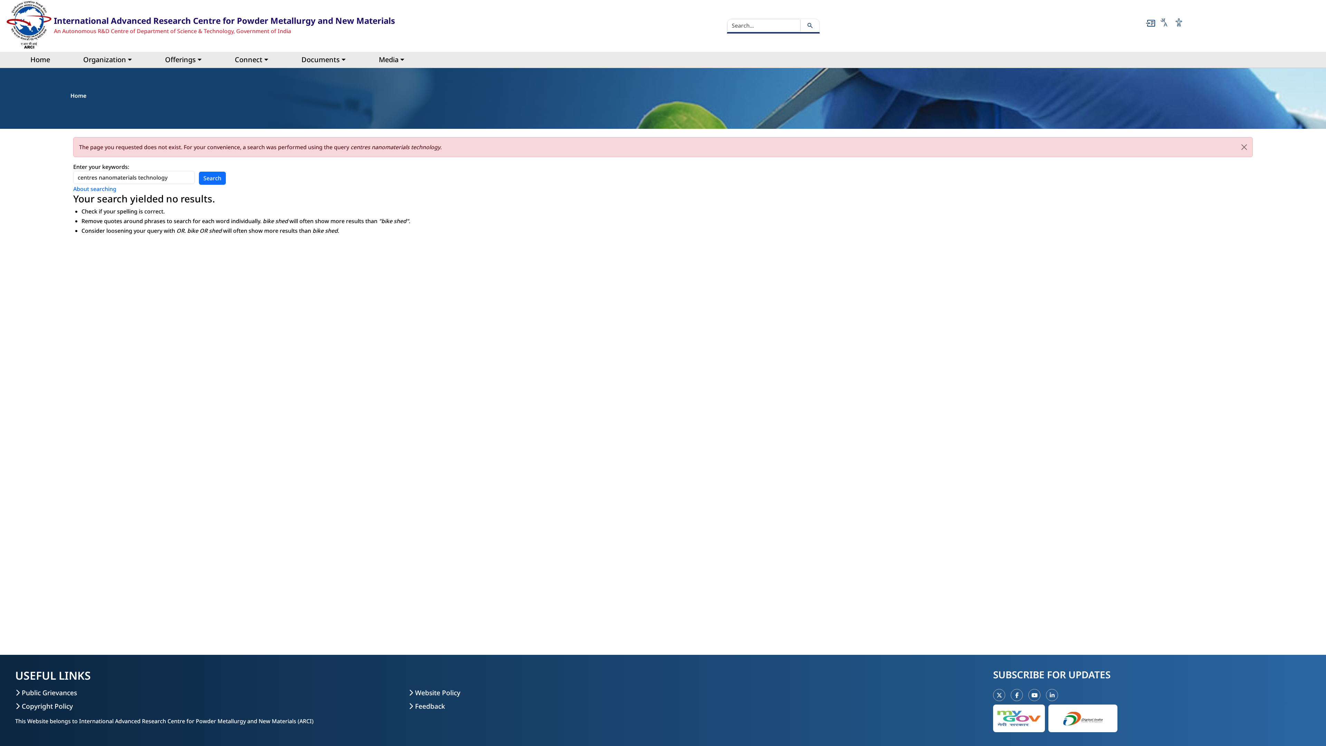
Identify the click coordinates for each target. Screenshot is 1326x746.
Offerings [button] (180, 59)
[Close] (1244, 147)
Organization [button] (104, 59)
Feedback (430, 706)
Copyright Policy (47, 706)
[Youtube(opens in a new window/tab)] (1034, 695)
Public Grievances (49, 692)
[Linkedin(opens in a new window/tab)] (1052, 695)
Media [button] (388, 59)
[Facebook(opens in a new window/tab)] (1017, 695)
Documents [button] (320, 59)
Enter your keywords (100, 167)
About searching (94, 189)
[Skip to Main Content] (1150, 23)
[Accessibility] (1178, 22)
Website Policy (437, 692)
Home (40, 59)
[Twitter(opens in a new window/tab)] (999, 695)
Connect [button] (248, 59)
